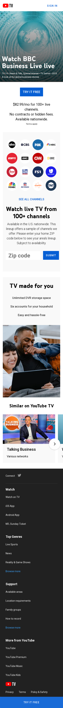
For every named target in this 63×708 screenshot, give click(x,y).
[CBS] (25, 145)
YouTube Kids (13, 675)
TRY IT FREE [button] (31, 92)
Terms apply (31, 124)
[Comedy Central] (50, 158)
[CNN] (37, 158)
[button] (54, 444)
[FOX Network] (37, 145)
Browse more (13, 571)
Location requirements (18, 600)
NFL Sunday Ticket (16, 523)
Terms (22, 692)
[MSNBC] (12, 185)
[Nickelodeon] (37, 185)
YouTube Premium (16, 657)
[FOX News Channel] (25, 172)
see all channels (31, 199)
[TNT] (50, 185)
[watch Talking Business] (29, 429)
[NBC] (50, 145)
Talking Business (21, 449)
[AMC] (25, 158)
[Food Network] (12, 172)
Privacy (10, 692)
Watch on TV (13, 497)
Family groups (13, 609)
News (9, 553)
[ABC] (12, 145)
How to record (13, 618)
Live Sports (12, 544)
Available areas (14, 591)
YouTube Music (14, 666)
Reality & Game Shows (18, 562)
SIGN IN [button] (52, 5)
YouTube (11, 648)
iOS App (10, 506)
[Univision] (50, 172)
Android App (12, 515)
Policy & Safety (39, 692)
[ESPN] (12, 158)
